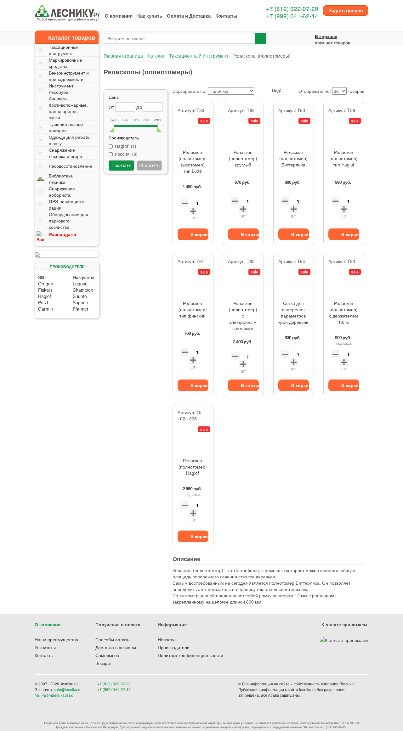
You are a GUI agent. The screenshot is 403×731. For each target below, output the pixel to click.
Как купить (149, 15)
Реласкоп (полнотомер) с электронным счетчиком (243, 315)
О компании (119, 15)
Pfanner (80, 309)
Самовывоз (107, 655)
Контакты (226, 15)
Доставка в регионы (115, 647)
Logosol (80, 283)
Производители (174, 647)
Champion (83, 290)
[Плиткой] (284, 90)
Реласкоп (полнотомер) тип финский (193, 309)
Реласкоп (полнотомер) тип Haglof (343, 158)
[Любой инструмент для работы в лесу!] (67, 10)
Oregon (45, 283)
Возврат (103, 663)
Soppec (80, 302)
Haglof (44, 296)
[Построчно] (290, 90)
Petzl (43, 302)
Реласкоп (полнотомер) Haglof (193, 466)
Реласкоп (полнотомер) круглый (243, 158)
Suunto (80, 296)
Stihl (42, 277)
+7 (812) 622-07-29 (292, 8)
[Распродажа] (67, 254)
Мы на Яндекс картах (54, 695)
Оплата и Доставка (189, 15)
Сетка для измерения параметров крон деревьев (293, 312)
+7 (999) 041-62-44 (292, 15)
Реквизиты (45, 647)
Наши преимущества (56, 639)
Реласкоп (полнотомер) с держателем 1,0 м (343, 312)
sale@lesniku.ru (68, 689)
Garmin (45, 309)
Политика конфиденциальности (190, 655)
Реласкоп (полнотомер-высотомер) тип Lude (193, 161)
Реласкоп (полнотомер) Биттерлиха (293, 158)
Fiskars (45, 290)
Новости (166, 639)
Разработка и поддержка (324, 695)
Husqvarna (83, 277)
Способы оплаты (112, 639)
